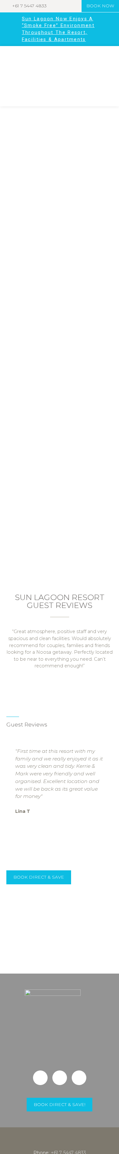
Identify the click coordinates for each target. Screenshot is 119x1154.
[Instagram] (79, 1077)
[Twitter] (59, 1077)
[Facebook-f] (40, 1077)
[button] (6, 337)
